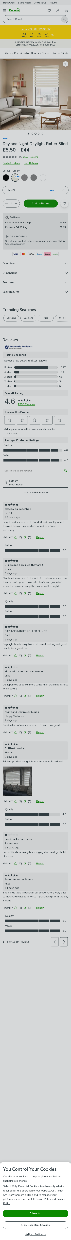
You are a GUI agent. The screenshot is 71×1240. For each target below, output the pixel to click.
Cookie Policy (43, 1199)
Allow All (35, 1213)
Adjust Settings (35, 1234)
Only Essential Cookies (35, 1225)
